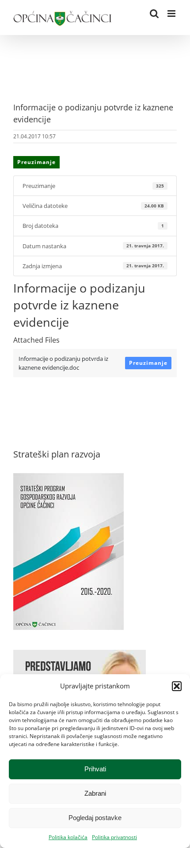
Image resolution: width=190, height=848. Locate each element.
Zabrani (95, 793)
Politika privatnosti (114, 837)
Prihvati (95, 769)
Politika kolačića (68, 837)
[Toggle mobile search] (154, 13)
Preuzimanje (36, 162)
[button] (176, 686)
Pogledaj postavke (95, 817)
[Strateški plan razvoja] (68, 477)
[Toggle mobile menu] (172, 13)
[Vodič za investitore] (79, 654)
